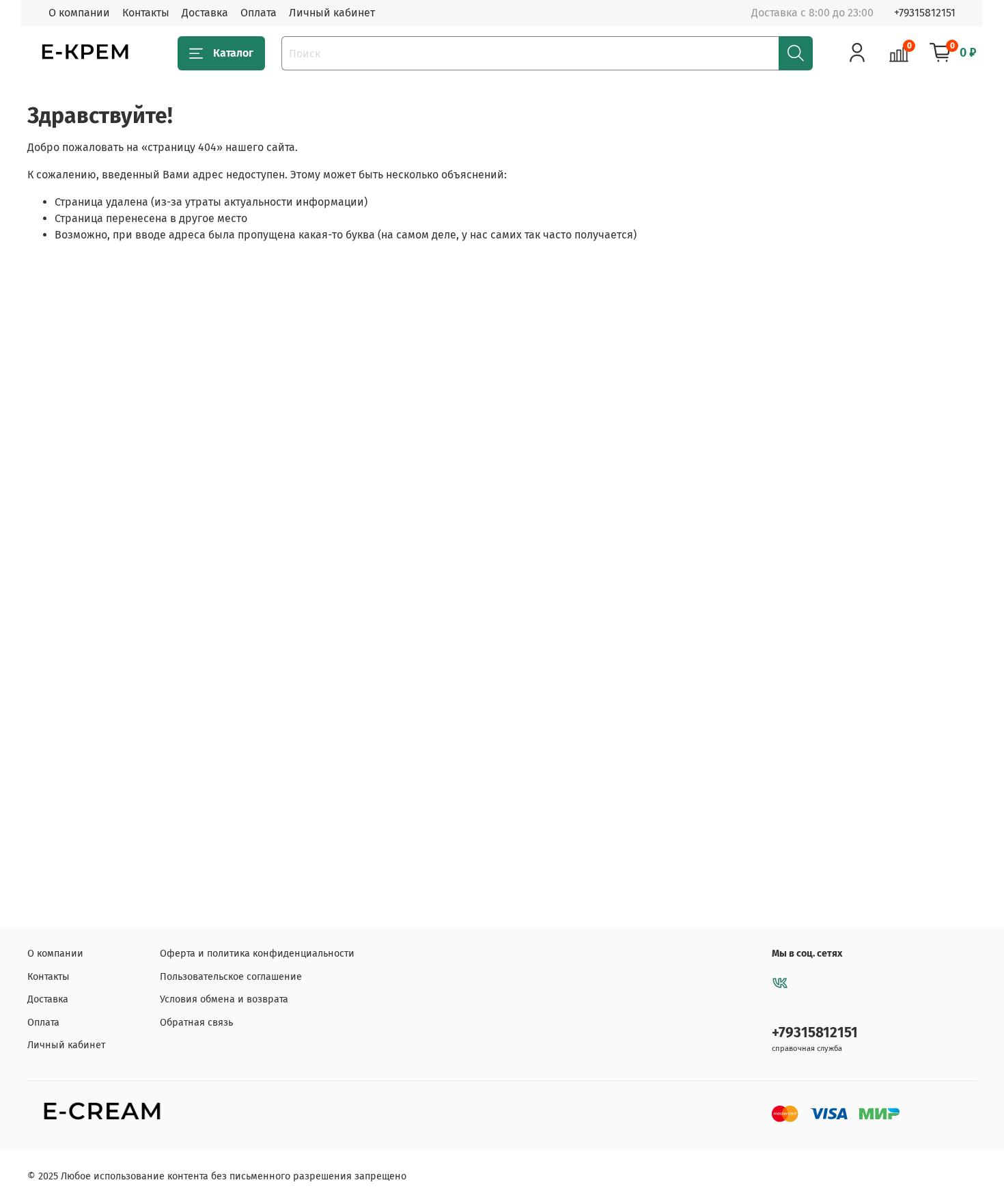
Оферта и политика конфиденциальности (257, 953)
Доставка (205, 12)
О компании (79, 12)
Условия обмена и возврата (224, 999)
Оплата (258, 12)
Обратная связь (196, 1022)
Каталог (233, 52)
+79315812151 (925, 12)
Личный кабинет (332, 12)
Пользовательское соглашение (231, 977)
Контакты (145, 12)
